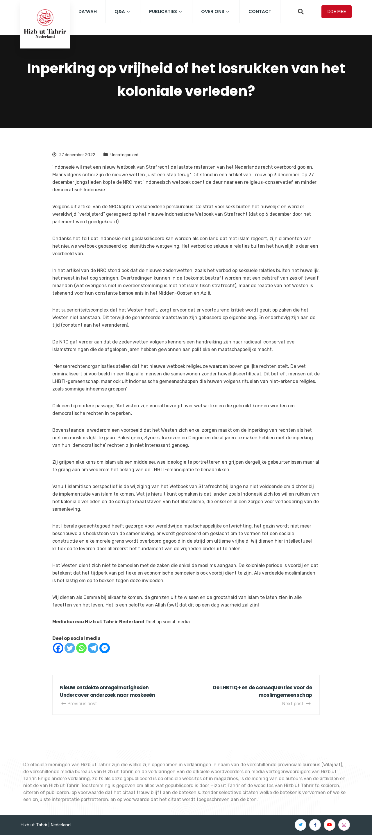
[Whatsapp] (81, 648)
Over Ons (212, 11)
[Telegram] (93, 648)
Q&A (120, 11)
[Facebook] (58, 648)
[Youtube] (329, 825)
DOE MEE (336, 11)
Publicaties (163, 11)
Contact (259, 11)
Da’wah (87, 11)
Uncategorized (124, 154)
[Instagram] (344, 825)
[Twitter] (70, 648)
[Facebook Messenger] (104, 648)
